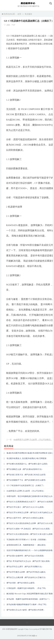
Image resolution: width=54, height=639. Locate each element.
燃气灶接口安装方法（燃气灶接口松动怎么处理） (27, 475)
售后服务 (28, 14)
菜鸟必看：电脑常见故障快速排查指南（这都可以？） (29, 599)
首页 (19, 14)
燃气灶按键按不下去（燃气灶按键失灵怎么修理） (27, 480)
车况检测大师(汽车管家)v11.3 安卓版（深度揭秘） (27, 540)
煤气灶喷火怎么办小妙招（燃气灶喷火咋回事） (26, 610)
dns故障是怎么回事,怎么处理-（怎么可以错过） (33, 440)
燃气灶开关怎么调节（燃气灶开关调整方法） (25, 567)
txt (36, 636)
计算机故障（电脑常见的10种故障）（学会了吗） (27, 588)
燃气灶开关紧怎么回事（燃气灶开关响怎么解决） (27, 572)
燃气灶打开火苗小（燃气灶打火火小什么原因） (26, 507)
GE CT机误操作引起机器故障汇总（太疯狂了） (26, 485)
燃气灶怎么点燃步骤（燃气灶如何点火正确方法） (27, 577)
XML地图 (31, 636)
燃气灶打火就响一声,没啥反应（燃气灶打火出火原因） (29, 529)
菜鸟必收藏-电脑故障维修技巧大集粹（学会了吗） (27, 604)
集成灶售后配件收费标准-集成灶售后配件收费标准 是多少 (30, 453)
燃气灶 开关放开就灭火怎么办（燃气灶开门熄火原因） (29, 561)
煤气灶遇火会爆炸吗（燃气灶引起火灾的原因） (26, 556)
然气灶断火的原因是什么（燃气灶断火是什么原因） (28, 464)
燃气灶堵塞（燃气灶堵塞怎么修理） (21, 583)
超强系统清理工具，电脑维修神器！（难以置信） (27, 545)
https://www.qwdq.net (32, 629)
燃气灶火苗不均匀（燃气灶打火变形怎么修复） (26, 518)
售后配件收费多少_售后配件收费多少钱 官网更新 (27, 458)
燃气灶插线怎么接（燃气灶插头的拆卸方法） (25, 469)
